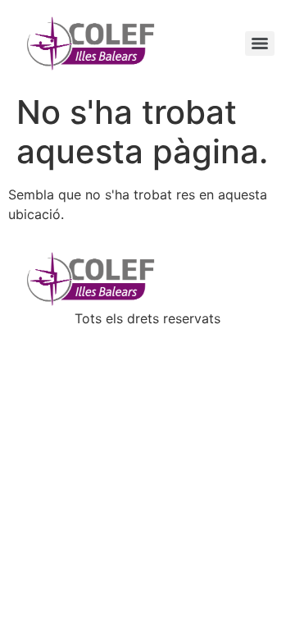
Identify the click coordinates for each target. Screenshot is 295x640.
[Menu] (260, 43)
